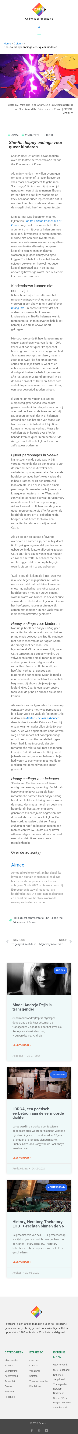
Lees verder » (21, 1044)
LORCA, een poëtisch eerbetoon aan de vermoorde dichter (38, 1113)
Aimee (17, 865)
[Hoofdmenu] (39, 35)
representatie (36, 917)
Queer (23, 917)
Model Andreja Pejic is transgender (32, 1007)
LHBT (15, 917)
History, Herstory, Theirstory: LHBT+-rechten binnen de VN (38, 1224)
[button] (39, 27)
